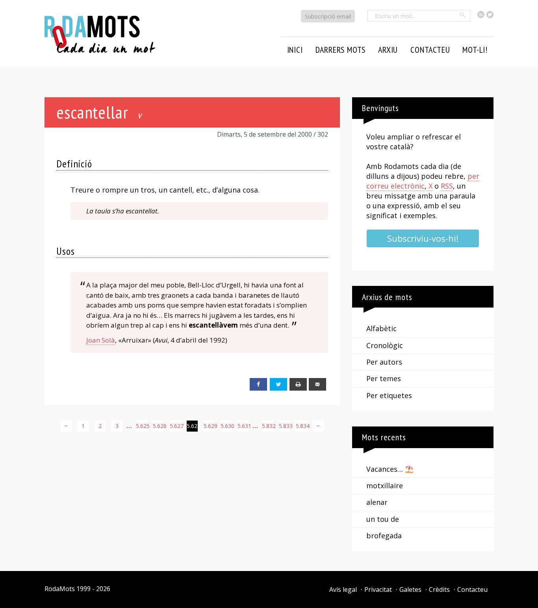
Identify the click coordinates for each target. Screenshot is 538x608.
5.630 (226, 426)
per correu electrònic (422, 181)
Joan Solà (100, 340)
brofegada (384, 535)
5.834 (301, 426)
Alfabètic (381, 328)
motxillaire (384, 485)
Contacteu (472, 589)
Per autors (384, 362)
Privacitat (378, 589)
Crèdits (439, 589)
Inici (295, 49)
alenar (377, 502)
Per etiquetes (389, 395)
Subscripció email (328, 16)
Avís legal (343, 589)
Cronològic (384, 345)
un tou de (382, 519)
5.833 (284, 426)
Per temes (383, 378)
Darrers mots (340, 49)
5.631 (243, 426)
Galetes (410, 589)
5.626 (158, 426)
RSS (447, 186)
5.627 (175, 426)
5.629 (209, 426)
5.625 (141, 426)
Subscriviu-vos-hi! (422, 238)
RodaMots (60, 588)
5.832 (267, 426)
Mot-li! (475, 49)
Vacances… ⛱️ (390, 469)
